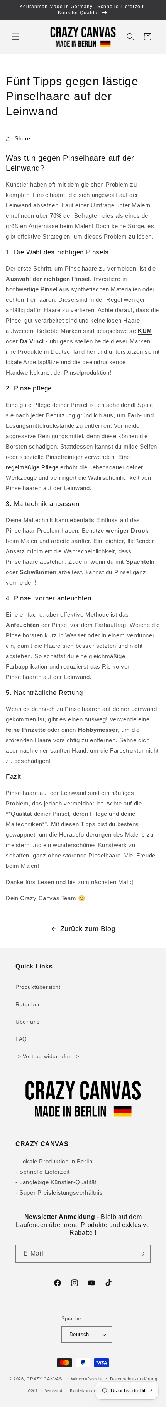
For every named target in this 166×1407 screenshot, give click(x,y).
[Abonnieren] (141, 1254)
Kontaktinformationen (92, 1390)
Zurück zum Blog (88, 929)
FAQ (21, 1039)
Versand (53, 1390)
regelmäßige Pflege (32, 467)
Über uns (27, 1022)
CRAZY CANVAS (44, 1378)
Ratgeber (27, 1004)
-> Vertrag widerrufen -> (47, 1056)
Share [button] (22, 138)
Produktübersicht (38, 987)
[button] (15, 36)
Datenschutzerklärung (133, 1379)
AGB (32, 1390)
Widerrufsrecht (87, 1379)
